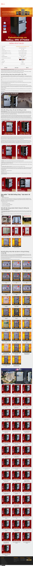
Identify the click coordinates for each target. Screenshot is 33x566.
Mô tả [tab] (27, 67)
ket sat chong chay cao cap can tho (6, 530)
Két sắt (6, 225)
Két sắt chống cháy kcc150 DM (27, 330)
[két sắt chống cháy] (16, 100)
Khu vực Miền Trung (23, 559)
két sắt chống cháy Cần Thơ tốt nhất (16, 419)
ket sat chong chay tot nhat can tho (16, 542)
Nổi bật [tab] (5, 67)
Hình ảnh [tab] (16, 67)
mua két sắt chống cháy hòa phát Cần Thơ (16, 456)
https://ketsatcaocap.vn (16, 90)
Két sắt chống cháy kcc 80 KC (27, 294)
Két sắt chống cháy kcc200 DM (27, 342)
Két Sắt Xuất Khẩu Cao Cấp (27, 236)
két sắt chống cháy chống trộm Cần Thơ (26, 469)
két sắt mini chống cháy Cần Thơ (6, 505)
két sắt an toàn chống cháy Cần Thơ (27, 456)
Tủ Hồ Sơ (16, 225)
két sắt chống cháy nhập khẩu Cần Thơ (6, 481)
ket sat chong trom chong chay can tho (26, 505)
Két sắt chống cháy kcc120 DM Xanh (6, 330)
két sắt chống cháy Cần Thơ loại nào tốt (6, 444)
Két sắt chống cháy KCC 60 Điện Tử (16, 270)
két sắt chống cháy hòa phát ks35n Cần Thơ (6, 493)
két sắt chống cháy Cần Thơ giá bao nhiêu (6, 419)
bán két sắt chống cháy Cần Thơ (6, 407)
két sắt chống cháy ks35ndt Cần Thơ (16, 444)
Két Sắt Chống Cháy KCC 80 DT (16, 294)
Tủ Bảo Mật (15, 561)
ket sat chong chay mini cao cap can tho (6, 432)
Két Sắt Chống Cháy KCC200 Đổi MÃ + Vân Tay (6, 354)
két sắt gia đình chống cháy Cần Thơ (6, 555)
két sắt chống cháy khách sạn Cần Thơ (26, 493)
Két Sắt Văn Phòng (6, 247)
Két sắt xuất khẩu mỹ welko (16, 236)
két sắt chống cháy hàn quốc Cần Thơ (16, 530)
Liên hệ (3, 2)
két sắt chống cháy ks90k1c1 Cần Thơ (16, 505)
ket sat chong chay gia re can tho (26, 542)
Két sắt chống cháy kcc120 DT (16, 330)
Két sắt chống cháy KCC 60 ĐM (27, 270)
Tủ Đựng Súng (3, 559)
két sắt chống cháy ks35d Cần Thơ (16, 493)
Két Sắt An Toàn (3, 560)
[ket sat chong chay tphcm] (9, 127)
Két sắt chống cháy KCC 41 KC (6, 282)
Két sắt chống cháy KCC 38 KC (27, 282)
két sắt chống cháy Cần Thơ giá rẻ (6, 518)
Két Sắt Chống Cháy (16, 247)
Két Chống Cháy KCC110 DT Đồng (6, 306)
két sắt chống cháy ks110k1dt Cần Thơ (6, 542)
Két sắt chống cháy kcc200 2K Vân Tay (16, 354)
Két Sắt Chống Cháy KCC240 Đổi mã (27, 354)
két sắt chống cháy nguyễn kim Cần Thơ (27, 518)
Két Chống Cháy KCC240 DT (6, 365)
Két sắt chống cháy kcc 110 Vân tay (16, 318)
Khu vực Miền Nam (23, 560)
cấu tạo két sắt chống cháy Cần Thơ (6, 456)
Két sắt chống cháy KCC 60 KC (6, 270)
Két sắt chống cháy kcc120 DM (27, 318)
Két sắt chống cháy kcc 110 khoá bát (6, 318)
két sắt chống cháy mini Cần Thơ (16, 518)
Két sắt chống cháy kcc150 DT (6, 342)
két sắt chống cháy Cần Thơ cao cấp (16, 469)
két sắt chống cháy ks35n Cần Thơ (26, 395)
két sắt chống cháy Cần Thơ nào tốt (27, 407)
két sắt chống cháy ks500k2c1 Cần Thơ (27, 481)
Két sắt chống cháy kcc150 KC (16, 342)
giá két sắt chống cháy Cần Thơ (16, 481)
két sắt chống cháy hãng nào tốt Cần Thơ (26, 432)
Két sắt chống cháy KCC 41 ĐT (16, 282)
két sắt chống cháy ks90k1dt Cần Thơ (26, 419)
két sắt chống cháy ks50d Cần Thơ (6, 469)
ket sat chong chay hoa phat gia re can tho (16, 407)
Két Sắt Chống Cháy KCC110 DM (16, 306)
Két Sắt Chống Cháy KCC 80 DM (6, 294)
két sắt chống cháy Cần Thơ (16, 431)
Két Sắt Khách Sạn (26, 225)
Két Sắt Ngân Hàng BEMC (6, 236)
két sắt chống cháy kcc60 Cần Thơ (16, 395)
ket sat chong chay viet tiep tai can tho (27, 444)
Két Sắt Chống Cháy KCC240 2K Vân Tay (16, 365)
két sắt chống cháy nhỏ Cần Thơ (27, 530)
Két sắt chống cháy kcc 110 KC (27, 306)
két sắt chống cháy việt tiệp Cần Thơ (6, 395)
